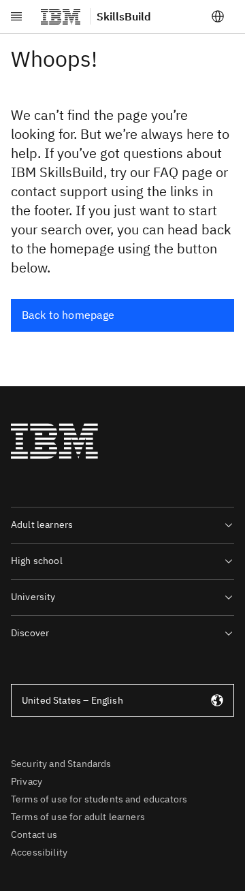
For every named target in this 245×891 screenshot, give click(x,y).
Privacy (26, 781)
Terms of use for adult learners (78, 817)
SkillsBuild (124, 16)
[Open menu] (16, 16)
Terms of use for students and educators (99, 799)
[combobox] (122, 700)
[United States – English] (217, 16)
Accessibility (39, 852)
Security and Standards (61, 763)
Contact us (34, 834)
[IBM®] (60, 16)
